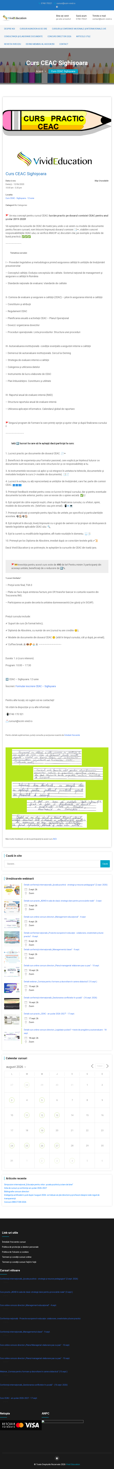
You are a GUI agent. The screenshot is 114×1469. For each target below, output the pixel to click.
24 (12, 1145)
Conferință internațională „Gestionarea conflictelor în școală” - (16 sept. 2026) (34, 1385)
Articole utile (83, 36)
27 (57, 1145)
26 (42, 1145)
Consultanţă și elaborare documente (23, 36)
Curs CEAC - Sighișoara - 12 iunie (20, 198)
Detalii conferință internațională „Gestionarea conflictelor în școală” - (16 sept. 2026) (60, 998)
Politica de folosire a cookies (15, 1252)
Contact (63, 44)
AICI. (55, 839)
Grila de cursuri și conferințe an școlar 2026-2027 (25, 1188)
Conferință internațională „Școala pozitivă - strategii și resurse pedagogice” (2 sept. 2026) (39, 1279)
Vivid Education (73, 1464)
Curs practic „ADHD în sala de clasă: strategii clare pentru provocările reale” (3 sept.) (36, 1292)
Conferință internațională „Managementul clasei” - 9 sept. (25, 1332)
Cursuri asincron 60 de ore (33, 29)
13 (57, 1115)
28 (27, 1085)
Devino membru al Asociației (40, 44)
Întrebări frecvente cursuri (14, 1242)
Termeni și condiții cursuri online (16, 1257)
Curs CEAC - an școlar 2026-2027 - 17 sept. (18, 1398)
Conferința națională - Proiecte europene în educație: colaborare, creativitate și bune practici (40, 1318)
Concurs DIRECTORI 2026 (59, 36)
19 (42, 1130)
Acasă (39, 71)
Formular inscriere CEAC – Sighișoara (36, 686)
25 (27, 1145)
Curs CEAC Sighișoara (63, 71)
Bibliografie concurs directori (16, 1191)
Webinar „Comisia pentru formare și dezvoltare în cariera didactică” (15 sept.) (33, 1371)
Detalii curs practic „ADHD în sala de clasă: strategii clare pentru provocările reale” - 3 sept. (63, 901)
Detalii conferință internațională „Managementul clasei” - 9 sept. (52, 949)
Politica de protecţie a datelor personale (20, 1247)
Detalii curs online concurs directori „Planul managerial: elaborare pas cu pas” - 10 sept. (61, 965)
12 (42, 1115)
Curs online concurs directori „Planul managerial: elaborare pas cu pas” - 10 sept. (35, 1358)
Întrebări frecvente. (72, 735)
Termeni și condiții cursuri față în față (19, 1262)
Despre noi (9, 29)
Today (100, 1066)
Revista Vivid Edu (12, 44)
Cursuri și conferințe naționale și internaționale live (79, 29)
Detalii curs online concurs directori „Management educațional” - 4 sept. (55, 917)
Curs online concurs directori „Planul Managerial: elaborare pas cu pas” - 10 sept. (35, 1345)
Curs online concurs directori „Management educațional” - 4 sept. (28, 1305)
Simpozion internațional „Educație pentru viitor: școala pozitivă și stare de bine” (38, 1184)
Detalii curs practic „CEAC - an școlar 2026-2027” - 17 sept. (49, 1014)
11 (27, 1115)
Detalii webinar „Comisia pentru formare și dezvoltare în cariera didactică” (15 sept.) (60, 981)
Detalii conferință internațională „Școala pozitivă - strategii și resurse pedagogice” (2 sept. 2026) (65, 885)
